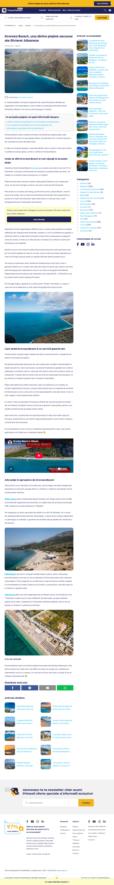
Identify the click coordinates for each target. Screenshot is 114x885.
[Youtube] (83, 244)
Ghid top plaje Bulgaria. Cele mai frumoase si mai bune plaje (98, 112)
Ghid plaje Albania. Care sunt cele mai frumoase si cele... (25, 708)
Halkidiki (75, 843)
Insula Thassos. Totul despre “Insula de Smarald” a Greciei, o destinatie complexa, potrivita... (98, 165)
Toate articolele (87, 222)
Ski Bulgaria (65, 830)
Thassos (75, 840)
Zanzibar (84, 230)
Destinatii (42, 10)
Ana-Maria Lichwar (25, 97)
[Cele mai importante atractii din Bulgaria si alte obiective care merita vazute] (83, 98)
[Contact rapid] (110, 10)
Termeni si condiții (88, 878)
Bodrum (75, 850)
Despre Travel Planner (90, 192)
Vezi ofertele (102, 4)
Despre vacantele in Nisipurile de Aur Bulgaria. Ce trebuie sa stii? (98, 58)
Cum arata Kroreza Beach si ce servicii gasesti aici (29, 125)
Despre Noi (92, 836)
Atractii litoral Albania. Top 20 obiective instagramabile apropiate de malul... (27, 751)
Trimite (86, 802)
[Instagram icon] (38, 822)
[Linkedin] (92, 244)
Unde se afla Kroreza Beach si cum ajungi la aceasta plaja (33, 121)
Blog (20, 25)
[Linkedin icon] (43, 822)
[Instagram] (88, 244)
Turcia (83, 224)
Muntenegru (85, 204)
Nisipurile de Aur (78, 830)
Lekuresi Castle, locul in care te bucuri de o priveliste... (62, 737)
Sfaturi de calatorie (89, 213)
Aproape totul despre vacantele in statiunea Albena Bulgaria (99, 85)
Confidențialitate (102, 878)
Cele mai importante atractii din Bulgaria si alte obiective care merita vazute (99, 99)
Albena (75, 826)
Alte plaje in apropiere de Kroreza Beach (25, 128)
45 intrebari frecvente (96, 830)
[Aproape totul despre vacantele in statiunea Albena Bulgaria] (83, 85)
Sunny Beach (77, 833)
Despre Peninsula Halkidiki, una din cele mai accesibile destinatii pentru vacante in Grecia (98, 72)
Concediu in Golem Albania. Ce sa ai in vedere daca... (61, 765)
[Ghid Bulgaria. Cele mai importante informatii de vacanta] (83, 152)
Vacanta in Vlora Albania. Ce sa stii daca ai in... (25, 737)
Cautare (102, 17)
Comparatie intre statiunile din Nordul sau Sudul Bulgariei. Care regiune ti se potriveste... (98, 45)
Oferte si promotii (54, 10)
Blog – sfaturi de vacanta (71, 10)
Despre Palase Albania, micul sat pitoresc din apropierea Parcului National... (26, 765)
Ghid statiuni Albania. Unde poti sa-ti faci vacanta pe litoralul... (62, 708)
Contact (91, 840)
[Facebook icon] (28, 822)
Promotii (84, 207)
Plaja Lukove (11, 499)
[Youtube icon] (33, 822)
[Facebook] (78, 244)
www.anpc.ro (62, 870)
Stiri (82, 219)
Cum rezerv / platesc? (96, 833)
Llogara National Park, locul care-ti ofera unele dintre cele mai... (27, 723)
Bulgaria (84, 186)
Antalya (75, 853)
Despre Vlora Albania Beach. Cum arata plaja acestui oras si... (62, 723)
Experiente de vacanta (90, 198)
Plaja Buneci (10, 574)
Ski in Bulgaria (86, 216)
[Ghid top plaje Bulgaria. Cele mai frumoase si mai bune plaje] (83, 112)
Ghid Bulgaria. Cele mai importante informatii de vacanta (98, 152)
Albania (28, 25)
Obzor (74, 836)
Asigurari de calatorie (97, 826)
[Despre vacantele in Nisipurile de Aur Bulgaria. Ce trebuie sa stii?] (83, 58)
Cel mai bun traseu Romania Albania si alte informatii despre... (61, 751)
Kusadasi (76, 846)
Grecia (83, 201)
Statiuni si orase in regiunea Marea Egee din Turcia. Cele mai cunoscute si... (98, 125)
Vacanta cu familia (88, 227)
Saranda (37, 168)
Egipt (82, 195)
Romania (84, 210)
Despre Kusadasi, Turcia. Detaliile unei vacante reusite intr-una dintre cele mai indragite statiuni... (98, 139)
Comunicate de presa (90, 189)
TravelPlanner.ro (10, 25)
